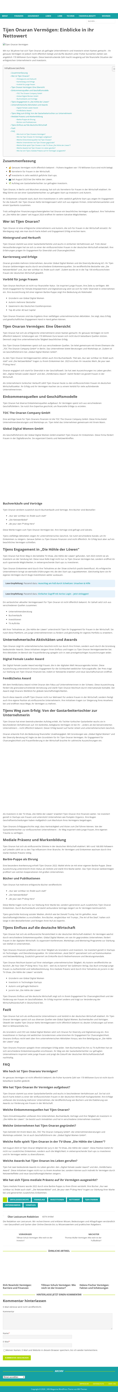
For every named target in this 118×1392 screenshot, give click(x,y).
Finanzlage (39, 1199)
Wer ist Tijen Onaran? (20, 76)
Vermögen (31, 1205)
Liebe (60, 16)
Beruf (5, 16)
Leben (48, 16)
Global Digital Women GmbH (27, 96)
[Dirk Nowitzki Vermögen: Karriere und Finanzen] (20, 1268)
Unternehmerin (12, 1205)
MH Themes (82, 1389)
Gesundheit (33, 16)
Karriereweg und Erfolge (26, 82)
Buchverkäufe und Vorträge (27, 99)
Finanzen (18, 16)
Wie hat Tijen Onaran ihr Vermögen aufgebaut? (34, 137)
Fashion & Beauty (87, 16)
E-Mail (6, 1341)
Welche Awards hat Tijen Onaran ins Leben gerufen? (36, 148)
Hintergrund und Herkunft (26, 79)
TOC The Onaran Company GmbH (29, 93)
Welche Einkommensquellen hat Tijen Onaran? (34, 140)
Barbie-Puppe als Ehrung (26, 119)
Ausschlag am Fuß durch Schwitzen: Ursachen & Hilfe (64, 583)
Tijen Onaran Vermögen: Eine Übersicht (28, 87)
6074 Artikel (48, 1216)
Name (6, 1333)
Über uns (112, 1384)
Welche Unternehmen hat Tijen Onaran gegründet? (36, 142)
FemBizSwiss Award (24, 110)
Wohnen (106, 16)
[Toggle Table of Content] (113, 68)
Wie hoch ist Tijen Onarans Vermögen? (31, 134)
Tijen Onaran (91, 1199)
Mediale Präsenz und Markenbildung (27, 116)
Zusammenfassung (19, 73)
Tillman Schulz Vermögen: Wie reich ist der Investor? (58, 1286)
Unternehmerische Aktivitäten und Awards (29, 105)
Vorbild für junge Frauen (26, 84)
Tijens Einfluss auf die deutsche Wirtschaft (29, 125)
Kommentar (8, 1311)
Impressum (84, 1384)
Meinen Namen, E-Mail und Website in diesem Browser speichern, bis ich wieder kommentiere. (52, 1350)
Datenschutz (98, 1384)
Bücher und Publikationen (26, 122)
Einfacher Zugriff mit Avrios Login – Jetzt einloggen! (63, 593)
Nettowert (74, 1199)
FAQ (13, 131)
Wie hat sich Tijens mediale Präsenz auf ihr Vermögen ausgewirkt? (41, 151)
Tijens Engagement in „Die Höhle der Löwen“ (30, 102)
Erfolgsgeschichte (19, 1199)
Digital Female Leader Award (27, 108)
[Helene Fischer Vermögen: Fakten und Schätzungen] (97, 1268)
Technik (70, 16)
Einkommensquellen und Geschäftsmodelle (29, 90)
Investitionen (57, 1199)
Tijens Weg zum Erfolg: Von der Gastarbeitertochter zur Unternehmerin (41, 113)
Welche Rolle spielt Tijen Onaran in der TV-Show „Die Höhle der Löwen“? (44, 145)
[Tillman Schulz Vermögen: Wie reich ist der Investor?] (59, 1268)
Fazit (13, 128)
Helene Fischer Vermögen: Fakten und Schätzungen (94, 1286)
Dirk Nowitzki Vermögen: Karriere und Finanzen (17, 1286)
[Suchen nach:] (100, 21)
